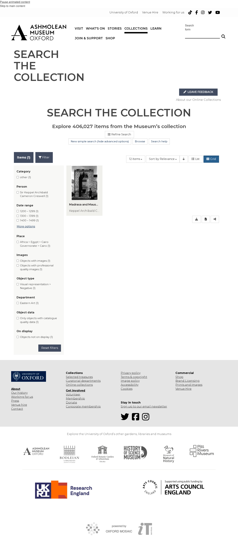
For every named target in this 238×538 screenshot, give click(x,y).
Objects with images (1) (35, 260)
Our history (19, 392)
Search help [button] (159, 141)
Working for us (22, 396)
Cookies (126, 388)
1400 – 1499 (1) (29, 220)
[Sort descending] (184, 159)
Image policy (130, 380)
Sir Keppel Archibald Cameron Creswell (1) (34, 194)
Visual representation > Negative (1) (35, 286)
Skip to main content (12, 6)
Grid (213, 159)
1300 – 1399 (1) (29, 215)
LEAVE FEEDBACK (200, 92)
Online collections (79, 384)
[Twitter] (126, 419)
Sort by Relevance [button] (162, 159)
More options (26, 226)
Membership (75, 398)
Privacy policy (130, 373)
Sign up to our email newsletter (144, 406)
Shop (179, 377)
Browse (140, 141)
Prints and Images (188, 384)
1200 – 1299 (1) (29, 211)
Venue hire (19, 404)
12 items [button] (134, 159)
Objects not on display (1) (36, 337)
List (197, 159)
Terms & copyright (134, 377)
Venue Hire (183, 388)
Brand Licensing (187, 380)
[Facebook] (136, 419)
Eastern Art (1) (29, 303)
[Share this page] (215, 219)
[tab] (24, 157)
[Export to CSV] (196, 219)
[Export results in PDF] (206, 219)
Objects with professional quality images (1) (36, 267)
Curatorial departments (83, 380)
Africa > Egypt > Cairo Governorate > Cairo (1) (35, 243)
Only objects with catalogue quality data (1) (38, 320)
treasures (85, 377)
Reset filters (49, 348)
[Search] (223, 34)
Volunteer (73, 394)
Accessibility (129, 384)
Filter (45, 157)
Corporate (73, 406)
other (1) (25, 177)
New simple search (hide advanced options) (100, 141)
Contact (17, 408)
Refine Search (121, 134)
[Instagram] (146, 419)
